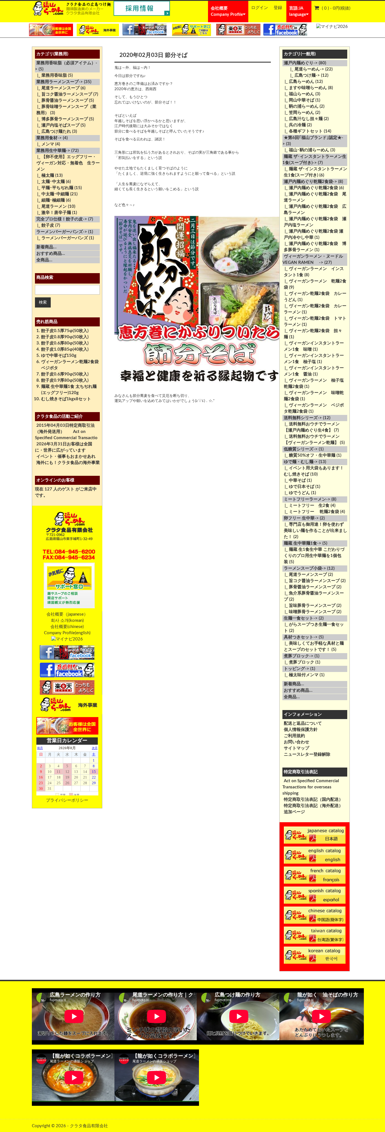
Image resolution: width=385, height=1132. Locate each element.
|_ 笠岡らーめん (298, 112)
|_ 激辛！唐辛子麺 (53, 213)
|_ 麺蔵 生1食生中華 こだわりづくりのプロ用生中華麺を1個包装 (313, 555)
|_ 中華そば (294, 480)
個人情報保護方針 (301, 730)
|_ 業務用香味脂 (51, 75)
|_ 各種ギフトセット (302, 131)
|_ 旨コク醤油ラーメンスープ (63, 94)
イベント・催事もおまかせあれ (66, 456)
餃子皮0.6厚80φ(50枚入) (64, 343)
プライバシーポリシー (67, 800)
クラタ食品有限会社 (89, 1126)
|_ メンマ (44, 144)
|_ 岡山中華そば (298, 100)
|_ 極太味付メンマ (300, 675)
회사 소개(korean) (67, 620)
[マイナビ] (332, 27)
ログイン (259, 8)
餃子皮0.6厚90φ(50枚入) (64, 374)
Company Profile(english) (67, 633)
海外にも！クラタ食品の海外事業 (68, 463)
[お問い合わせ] (191, 30)
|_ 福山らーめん (298, 94)
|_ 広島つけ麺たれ (53, 131)
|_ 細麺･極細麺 (50, 200)
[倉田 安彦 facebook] (285, 29)
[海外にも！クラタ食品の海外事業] (98, 30)
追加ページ (294, 812)
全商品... (44, 260)
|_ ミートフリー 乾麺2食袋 (310, 512)
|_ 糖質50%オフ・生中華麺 (308, 455)
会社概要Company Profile (227, 11)
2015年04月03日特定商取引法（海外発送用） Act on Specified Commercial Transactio (66, 431)
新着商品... (46, 247)
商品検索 (44, 277)
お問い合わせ (296, 742)
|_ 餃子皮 (44, 225)
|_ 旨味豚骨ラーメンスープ (308, 605)
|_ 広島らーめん (298, 81)
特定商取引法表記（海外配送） (313, 806)
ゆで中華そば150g (58, 355)
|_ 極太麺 (44, 175)
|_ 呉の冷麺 (294, 125)
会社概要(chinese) (67, 627)
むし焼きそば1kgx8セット (66, 399)
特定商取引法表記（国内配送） (313, 799)
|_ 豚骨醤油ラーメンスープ (61, 100)
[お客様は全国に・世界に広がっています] (51, 30)
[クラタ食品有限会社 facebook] (145, 29)
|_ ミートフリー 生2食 (305, 505)
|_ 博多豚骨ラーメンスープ (61, 119)
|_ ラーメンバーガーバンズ (61, 238)
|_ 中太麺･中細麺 (52, 194)
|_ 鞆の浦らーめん (300, 106)
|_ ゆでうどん (296, 493)
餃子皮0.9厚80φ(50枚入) (64, 380)
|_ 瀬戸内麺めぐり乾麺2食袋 (310, 188)
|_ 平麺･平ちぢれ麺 (54, 188)
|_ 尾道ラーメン (51, 206)
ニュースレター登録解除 (307, 754)
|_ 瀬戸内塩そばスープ (57, 125)
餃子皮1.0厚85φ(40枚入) (64, 349)
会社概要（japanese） (67, 614)
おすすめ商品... (50, 253)
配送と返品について (303, 723)
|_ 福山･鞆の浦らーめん (305, 150)
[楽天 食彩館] (238, 29)
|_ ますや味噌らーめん (304, 88)
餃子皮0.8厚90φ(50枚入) (64, 337)
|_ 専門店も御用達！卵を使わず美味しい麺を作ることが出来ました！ (314, 530)
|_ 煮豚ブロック (298, 662)
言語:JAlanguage (297, 11)
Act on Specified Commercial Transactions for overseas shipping (310, 787)
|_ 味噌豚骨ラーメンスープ (308, 612)
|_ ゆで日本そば (298, 487)
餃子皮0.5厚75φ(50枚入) (64, 331)
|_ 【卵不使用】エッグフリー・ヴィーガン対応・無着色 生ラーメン (67, 163)
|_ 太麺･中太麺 (50, 182)
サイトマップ (296, 748)
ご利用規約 (294, 736)
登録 (278, 8)
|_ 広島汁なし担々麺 (302, 119)
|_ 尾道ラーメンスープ (57, 88)
